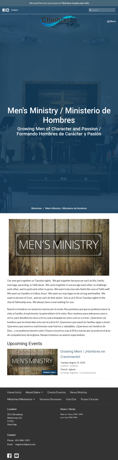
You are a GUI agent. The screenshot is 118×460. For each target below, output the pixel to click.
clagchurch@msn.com (25, 444)
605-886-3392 (22, 440)
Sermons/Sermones (51, 399)
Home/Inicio (14, 392)
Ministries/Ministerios (19, 399)
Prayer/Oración (89, 399)
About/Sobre (33, 392)
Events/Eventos (56, 392)
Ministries (36, 208)
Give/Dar (71, 399)
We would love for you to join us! (59, 3)
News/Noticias (78, 392)
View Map (12, 424)
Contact (14, 10)
